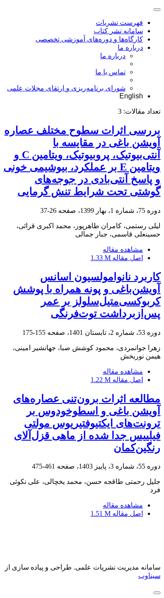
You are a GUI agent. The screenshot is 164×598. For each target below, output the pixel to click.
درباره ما (130, 47)
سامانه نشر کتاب (118, 31)
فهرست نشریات (119, 22)
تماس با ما (110, 72)
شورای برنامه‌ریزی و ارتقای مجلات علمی (66, 88)
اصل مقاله (117, 257)
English (131, 96)
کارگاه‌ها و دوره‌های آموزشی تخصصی (89, 39)
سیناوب (149, 575)
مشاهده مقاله (123, 249)
